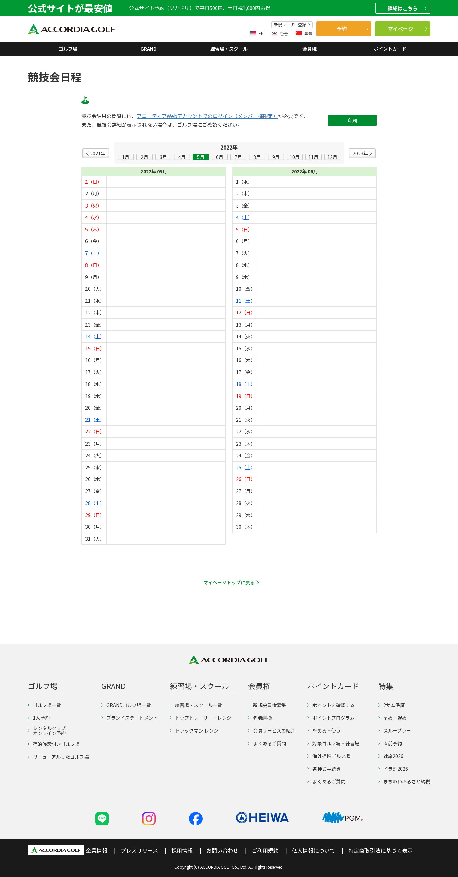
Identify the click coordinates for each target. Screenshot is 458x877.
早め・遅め (395, 717)
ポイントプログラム (333, 717)
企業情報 (96, 850)
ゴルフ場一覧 (47, 705)
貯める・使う (326, 730)
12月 (332, 157)
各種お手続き (326, 768)
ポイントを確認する (333, 705)
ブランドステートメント (132, 717)
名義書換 (262, 717)
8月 (257, 157)
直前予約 (392, 743)
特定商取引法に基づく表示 (380, 850)
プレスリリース (139, 850)
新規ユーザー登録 (290, 25)
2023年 (360, 153)
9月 (276, 157)
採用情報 (182, 850)
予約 (342, 28)
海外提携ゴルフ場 (331, 756)
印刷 (352, 120)
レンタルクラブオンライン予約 (49, 730)
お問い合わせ (222, 850)
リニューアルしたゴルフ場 (61, 756)
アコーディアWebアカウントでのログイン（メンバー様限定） (207, 116)
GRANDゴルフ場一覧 (128, 705)
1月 (125, 157)
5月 (201, 157)
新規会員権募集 (269, 705)
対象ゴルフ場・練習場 (335, 743)
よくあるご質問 (269, 743)
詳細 (403, 8)
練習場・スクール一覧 (198, 705)
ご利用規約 (265, 850)
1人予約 (41, 717)
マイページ (400, 28)
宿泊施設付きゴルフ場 (56, 744)
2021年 (97, 153)
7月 (238, 157)
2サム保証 (394, 705)
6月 (219, 157)
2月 (144, 157)
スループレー (397, 730)
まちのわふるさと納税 (406, 781)
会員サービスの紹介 (274, 730)
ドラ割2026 (395, 768)
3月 (163, 157)
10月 (295, 157)
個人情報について (313, 850)
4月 (182, 157)
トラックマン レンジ (196, 730)
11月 (313, 157)
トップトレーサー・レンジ (203, 717)
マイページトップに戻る (229, 582)
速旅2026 (393, 756)
